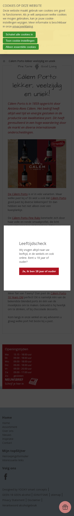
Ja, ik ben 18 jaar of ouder (39, 271)
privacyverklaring (23, 26)
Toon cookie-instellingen (20, 40)
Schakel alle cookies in (19, 34)
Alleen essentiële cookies (21, 46)
